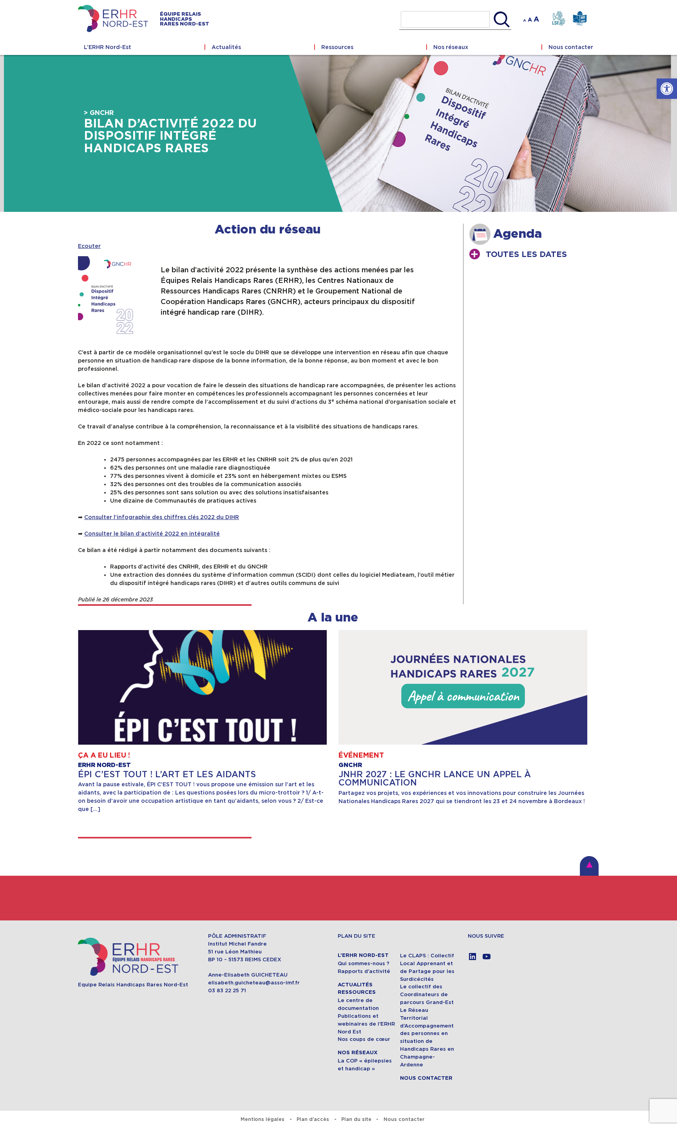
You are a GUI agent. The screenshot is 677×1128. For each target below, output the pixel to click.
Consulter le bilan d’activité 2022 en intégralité (152, 533)
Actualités (226, 47)
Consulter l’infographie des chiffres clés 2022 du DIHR (161, 517)
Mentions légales (262, 1119)
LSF (558, 18)
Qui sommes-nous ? (363, 963)
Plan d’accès (313, 1119)
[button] (667, 88)
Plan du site (356, 1119)
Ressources (337, 47)
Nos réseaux (450, 47)
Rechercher (502, 19)
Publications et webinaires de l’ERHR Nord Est (366, 1024)
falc (579, 18)
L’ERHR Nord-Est (107, 47)
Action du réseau (267, 230)
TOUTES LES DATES (526, 255)
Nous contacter (570, 47)
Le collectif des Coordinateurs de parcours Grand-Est (427, 994)
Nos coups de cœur (364, 1039)
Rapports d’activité (364, 971)
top (589, 866)
